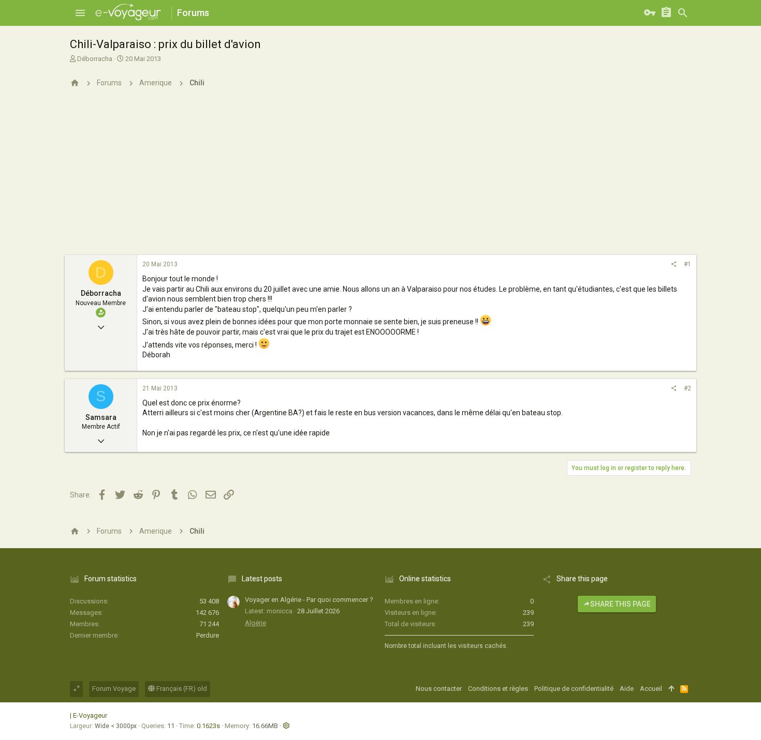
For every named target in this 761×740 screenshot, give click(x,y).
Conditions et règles (498, 688)
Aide (627, 688)
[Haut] (671, 689)
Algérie (255, 623)
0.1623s (208, 726)
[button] (80, 13)
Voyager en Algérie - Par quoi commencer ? (309, 599)
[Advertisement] (380, 177)
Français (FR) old (181, 688)
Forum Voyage (114, 688)
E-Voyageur (90, 715)
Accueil (651, 688)
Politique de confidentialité (573, 688)
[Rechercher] (683, 13)
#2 (687, 388)
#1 (687, 264)
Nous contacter (439, 688)
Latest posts (262, 579)
